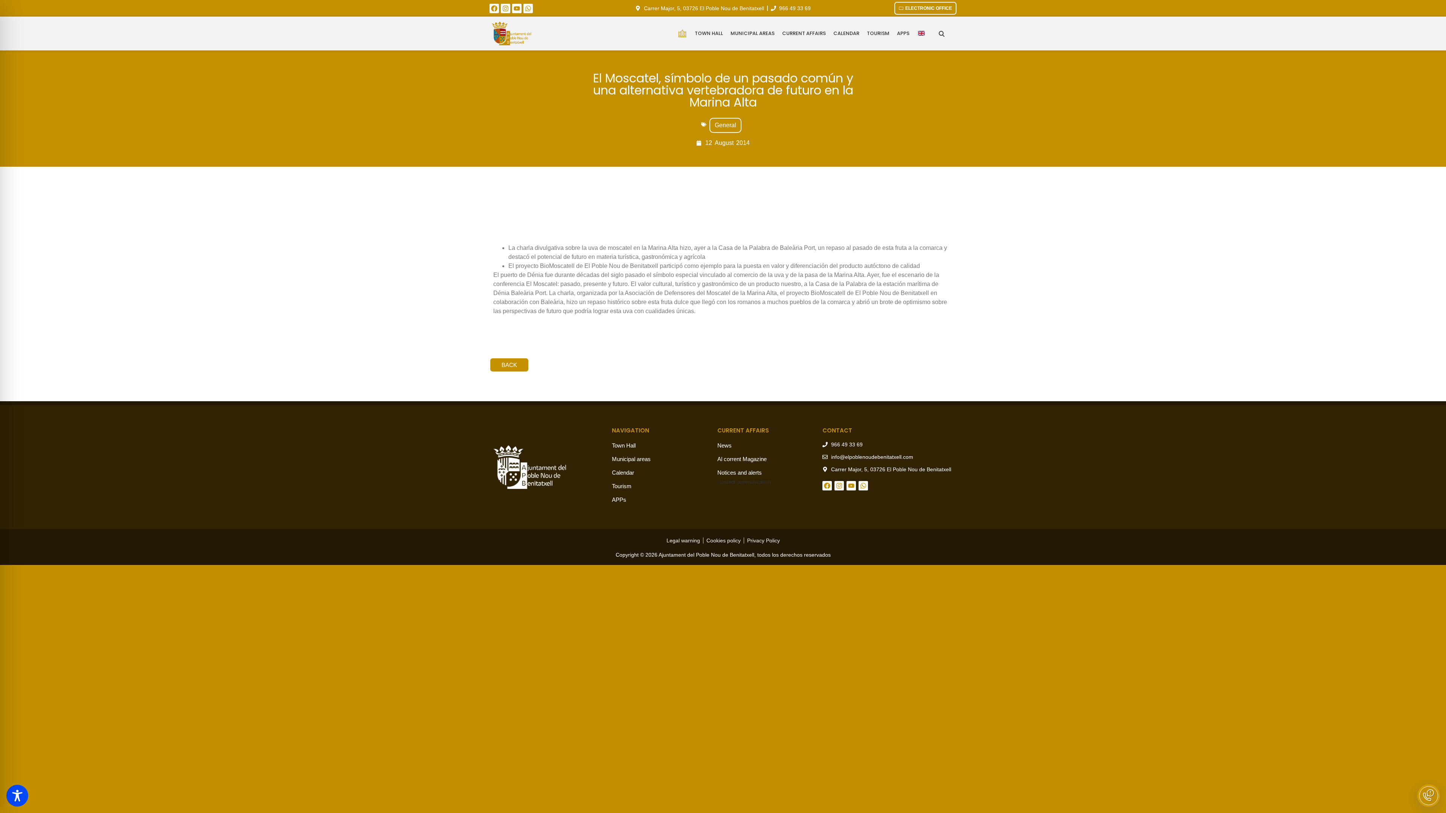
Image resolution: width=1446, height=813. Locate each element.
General (725, 125)
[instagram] (505, 8)
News (724, 445)
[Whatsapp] (528, 8)
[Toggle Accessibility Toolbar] (17, 795)
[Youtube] (517, 8)
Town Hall (709, 33)
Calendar (846, 33)
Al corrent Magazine (742, 459)
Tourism (878, 33)
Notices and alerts (739, 472)
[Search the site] (941, 33)
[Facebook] (494, 8)
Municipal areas (753, 33)
